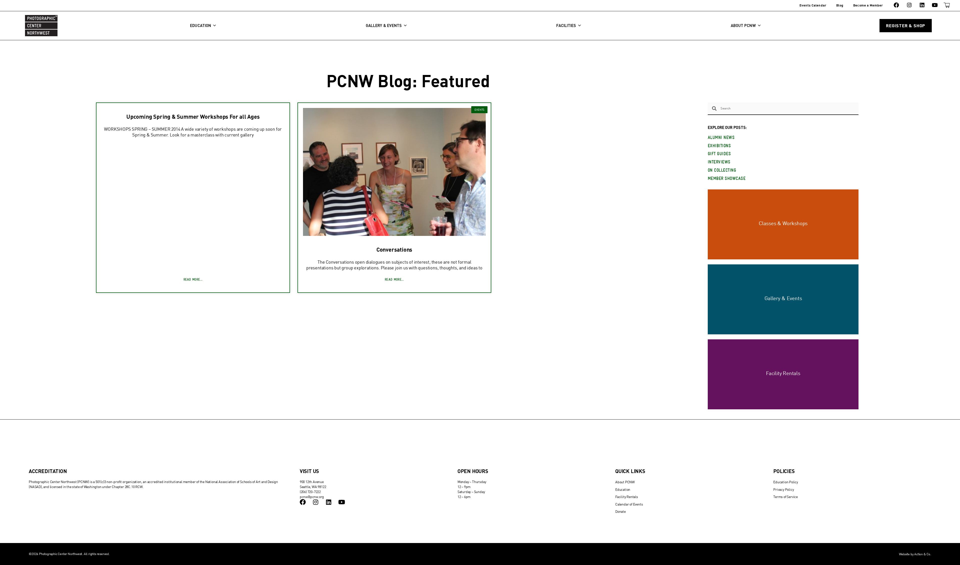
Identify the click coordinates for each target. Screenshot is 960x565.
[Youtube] (934, 5)
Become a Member (868, 5)
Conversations (394, 249)
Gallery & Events (384, 25)
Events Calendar (813, 5)
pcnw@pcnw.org (312, 497)
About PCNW (743, 25)
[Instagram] (909, 5)
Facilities (566, 25)
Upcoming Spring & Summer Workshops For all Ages (193, 116)
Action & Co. (922, 554)
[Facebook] (896, 5)
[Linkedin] (922, 5)
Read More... (193, 280)
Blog (839, 5)
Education (200, 25)
